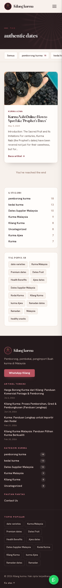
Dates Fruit (38, 272)
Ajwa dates (38, 279)
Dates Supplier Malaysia (31, 210)
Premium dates (18, 272)
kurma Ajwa (17, 303)
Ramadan (15, 311)
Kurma (31, 241)
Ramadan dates (37, 303)
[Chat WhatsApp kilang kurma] (54, 580)
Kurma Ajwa (31, 235)
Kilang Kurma (31, 223)
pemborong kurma (34, 55)
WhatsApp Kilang (19, 373)
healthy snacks (18, 318)
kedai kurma (31, 204)
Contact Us (11, 500)
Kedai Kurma (17, 295)
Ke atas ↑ (9, 582)
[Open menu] (54, 6)
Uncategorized (31, 229)
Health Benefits (19, 279)
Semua (10, 55)
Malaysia (31, 311)
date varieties (18, 264)
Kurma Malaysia (31, 217)
